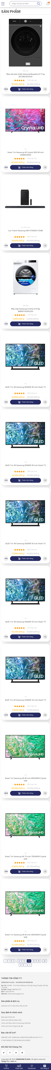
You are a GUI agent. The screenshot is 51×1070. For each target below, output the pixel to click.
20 (45, 961)
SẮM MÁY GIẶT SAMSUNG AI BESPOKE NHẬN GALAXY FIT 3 (21, 1037)
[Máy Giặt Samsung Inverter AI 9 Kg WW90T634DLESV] (45, 323)
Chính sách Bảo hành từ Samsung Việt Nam (16, 1023)
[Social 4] (22, 1052)
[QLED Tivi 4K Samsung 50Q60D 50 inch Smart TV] (45, 636)
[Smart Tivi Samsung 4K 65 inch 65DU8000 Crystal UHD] (45, 949)
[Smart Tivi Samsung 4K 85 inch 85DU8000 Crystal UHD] (45, 793)
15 (34, 961)
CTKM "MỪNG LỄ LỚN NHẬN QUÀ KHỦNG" (16, 1040)
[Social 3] (16, 1052)
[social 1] (3, 1052)
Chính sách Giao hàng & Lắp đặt (12, 1026)
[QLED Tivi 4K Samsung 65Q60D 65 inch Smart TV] (45, 480)
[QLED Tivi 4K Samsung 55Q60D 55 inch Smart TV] (45, 558)
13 (24, 961)
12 (19, 961)
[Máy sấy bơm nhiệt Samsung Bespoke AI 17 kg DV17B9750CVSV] (45, 89)
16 (38, 961)
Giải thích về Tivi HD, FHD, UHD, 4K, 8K (14, 1006)
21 (21, 965)
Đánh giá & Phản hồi (8, 1017)
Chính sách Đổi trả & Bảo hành (11, 1020)
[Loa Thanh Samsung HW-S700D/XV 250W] (45, 245)
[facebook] (9, 1052)
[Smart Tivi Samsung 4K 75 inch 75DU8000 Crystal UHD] (45, 871)
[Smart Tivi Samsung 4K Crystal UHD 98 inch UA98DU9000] (45, 167)
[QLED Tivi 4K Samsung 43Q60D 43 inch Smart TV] (45, 715)
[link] (25, 42)
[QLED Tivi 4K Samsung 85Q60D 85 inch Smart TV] (45, 402)
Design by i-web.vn (8, 1061)
